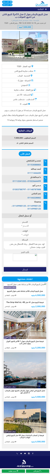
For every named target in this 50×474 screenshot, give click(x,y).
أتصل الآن (36, 471)
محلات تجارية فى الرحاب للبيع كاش (22, 20)
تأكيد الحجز (25, 252)
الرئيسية (36, 20)
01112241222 (19, 181)
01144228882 (34, 197)
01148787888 (34, 189)
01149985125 (34, 205)
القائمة (41, 9)
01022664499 (34, 181)
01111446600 (34, 173)
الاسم (25, 222)
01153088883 (34, 164)
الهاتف (25, 231)
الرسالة (25, 240)
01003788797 (19, 189)
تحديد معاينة (13, 471)
